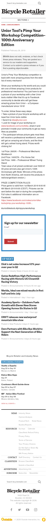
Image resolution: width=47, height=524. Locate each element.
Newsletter (34, 473)
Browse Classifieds (26, 461)
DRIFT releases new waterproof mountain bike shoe (19, 318)
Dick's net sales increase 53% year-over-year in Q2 (20, 265)
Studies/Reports (25, 425)
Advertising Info (25, 469)
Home (3, 25)
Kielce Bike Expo (9, 375)
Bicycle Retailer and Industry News (22, 356)
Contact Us (37, 457)
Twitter (19, 509)
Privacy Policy (24, 436)
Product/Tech (24, 421)
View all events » (8, 403)
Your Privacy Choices (27, 444)
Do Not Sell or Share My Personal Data (28, 449)
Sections (23, 19)
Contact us (8, 65)
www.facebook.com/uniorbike (14, 125)
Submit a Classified (26, 465)
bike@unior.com (19, 119)
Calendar (31, 429)
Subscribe (23, 473)
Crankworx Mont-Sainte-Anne (15, 384)
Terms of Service (25, 440)
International (15, 297)
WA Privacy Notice (26, 453)
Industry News (15, 271)
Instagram (35, 509)
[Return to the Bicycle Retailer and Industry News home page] (23, 14)
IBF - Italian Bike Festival (13, 394)
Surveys (22, 429)
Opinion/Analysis (25, 417)
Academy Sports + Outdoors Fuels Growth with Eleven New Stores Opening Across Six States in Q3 (20, 305)
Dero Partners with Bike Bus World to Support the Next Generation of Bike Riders (22, 332)
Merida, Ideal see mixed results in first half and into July (22, 292)
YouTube (27, 509)
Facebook (11, 509)
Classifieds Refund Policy (29, 432)
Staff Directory (24, 457)
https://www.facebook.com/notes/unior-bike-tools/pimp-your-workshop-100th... (21, 202)
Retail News (37, 421)
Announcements (13, 25)
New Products (15, 324)
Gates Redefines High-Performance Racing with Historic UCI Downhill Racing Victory (21, 279)
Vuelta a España (8, 365)
